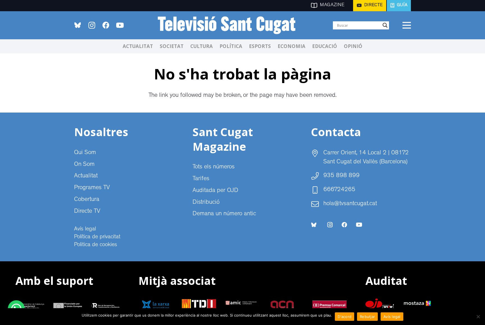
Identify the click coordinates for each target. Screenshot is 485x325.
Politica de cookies (95, 245)
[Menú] (406, 25)
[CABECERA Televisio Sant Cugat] (230, 25)
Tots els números (214, 167)
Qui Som (85, 153)
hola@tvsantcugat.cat (350, 204)
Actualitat (86, 176)
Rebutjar (367, 316)
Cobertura (86, 200)
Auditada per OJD (215, 191)
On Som (84, 165)
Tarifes (201, 179)
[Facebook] (106, 25)
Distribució (206, 203)
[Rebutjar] (478, 316)
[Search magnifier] (385, 25)
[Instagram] (92, 25)
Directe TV (87, 212)
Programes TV (92, 188)
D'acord (344, 316)
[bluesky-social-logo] (77, 25)
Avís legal (85, 229)
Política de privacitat (97, 237)
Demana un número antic (224, 214)
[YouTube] (120, 25)
